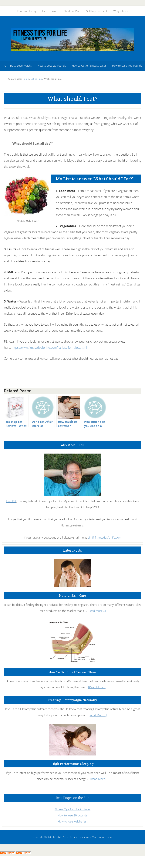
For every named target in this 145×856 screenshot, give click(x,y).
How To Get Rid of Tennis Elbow (72, 672)
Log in (109, 837)
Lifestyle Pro (59, 837)
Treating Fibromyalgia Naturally (72, 700)
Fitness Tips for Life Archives (72, 809)
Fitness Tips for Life (72, 39)
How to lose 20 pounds (72, 815)
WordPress (98, 837)
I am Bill (11, 501)
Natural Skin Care (72, 595)
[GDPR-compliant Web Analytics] (7, 853)
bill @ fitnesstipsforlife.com (104, 537)
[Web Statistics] (23, 853)
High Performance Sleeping (73, 764)
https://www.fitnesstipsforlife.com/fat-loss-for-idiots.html (49, 347)
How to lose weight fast (72, 821)
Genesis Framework (80, 837)
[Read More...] (97, 611)
